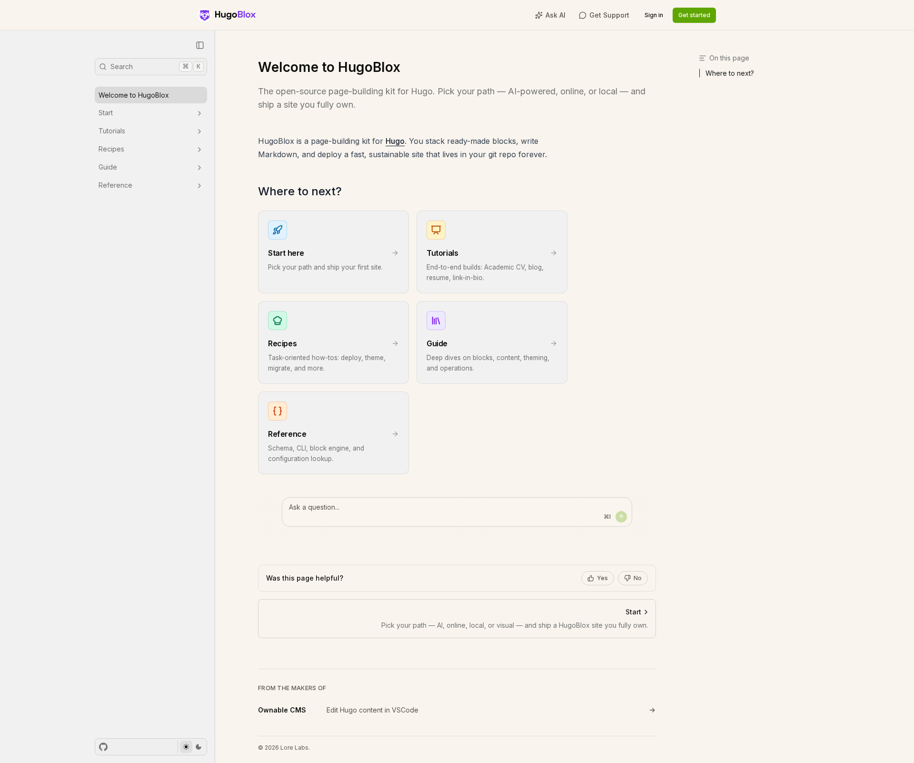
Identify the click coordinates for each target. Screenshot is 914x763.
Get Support (609, 15)
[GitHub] (103, 747)
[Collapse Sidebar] (200, 45)
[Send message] (621, 516)
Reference (115, 185)
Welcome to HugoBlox (134, 95)
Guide (108, 167)
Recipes (111, 149)
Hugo (395, 141)
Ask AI (556, 15)
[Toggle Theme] (192, 747)
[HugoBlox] (227, 15)
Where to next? (300, 191)
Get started (694, 15)
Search (155, 66)
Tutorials (112, 131)
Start (106, 113)
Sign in (654, 15)
